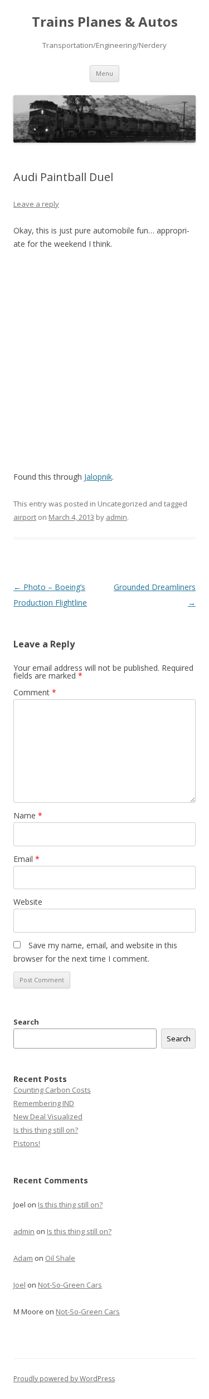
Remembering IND (43, 1103)
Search (26, 1022)
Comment (34, 692)
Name (27, 815)
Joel (19, 1285)
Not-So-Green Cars (70, 1285)
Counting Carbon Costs (52, 1090)
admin (116, 517)
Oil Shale (60, 1258)
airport (24, 517)
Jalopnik (98, 476)
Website (27, 901)
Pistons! (26, 1143)
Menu (104, 73)
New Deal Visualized (47, 1117)
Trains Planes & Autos (105, 22)
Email (26, 859)
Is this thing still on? (45, 1130)
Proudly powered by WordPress (64, 1378)
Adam (23, 1258)
